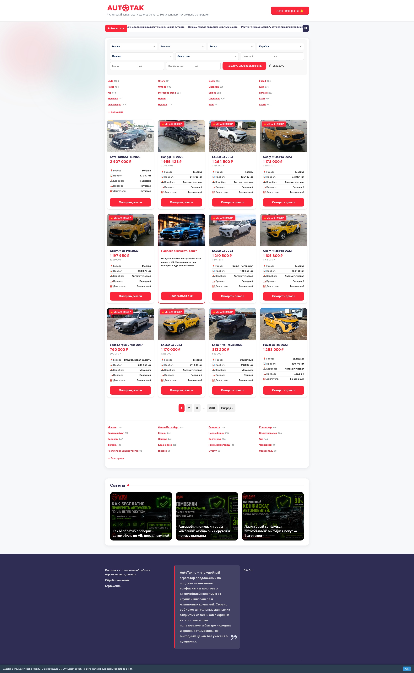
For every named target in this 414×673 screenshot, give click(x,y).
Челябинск (265, 444)
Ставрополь (266, 450)
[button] (290, 11)
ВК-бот (248, 570)
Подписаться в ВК (181, 296)
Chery (161, 80)
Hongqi (162, 98)
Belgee (212, 92)
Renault (263, 92)
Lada (110, 80)
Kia (109, 92)
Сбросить (278, 65)
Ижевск (162, 450)
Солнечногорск (268, 433)
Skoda (262, 104)
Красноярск (165, 444)
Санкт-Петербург (168, 427)
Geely (212, 80)
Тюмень (112, 444)
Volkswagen (114, 104)
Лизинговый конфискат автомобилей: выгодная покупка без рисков (271, 531)
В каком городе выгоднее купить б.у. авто (194, 26)
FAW (261, 86)
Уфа (261, 439)
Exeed (262, 80)
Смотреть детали (130, 202)
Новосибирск (216, 433)
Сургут (213, 450)
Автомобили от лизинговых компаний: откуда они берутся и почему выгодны (204, 531)
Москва (112, 427)
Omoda (162, 86)
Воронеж (113, 439)
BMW (262, 98)
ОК (407, 668)
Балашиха (214, 427)
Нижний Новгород (219, 444)
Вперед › (227, 408)
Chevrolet (214, 98)
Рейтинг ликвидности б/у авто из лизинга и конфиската (255, 26)
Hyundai (162, 104)
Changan (214, 86)
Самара (162, 439)
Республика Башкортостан (123, 450)
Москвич (113, 98)
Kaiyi (211, 104)
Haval (111, 86)
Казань (162, 433)
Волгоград (215, 439)
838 (212, 408)
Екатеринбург (116, 433)
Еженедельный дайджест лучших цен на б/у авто (137, 26)
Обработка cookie (117, 580)
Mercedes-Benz (167, 92)
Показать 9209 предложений (244, 65)
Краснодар (265, 427)
